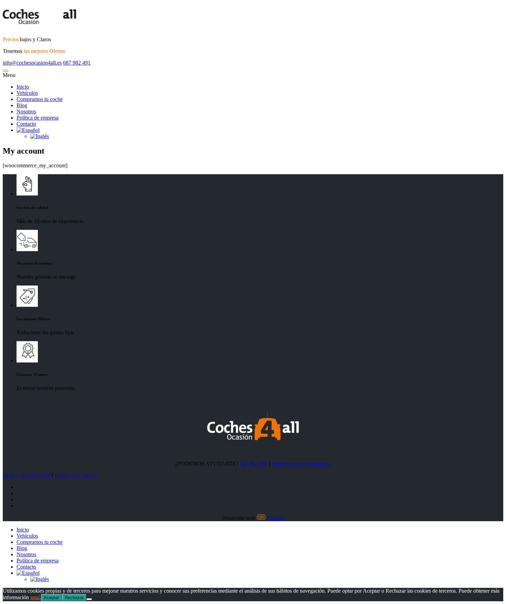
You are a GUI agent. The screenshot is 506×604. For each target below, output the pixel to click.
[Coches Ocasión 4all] (253, 17)
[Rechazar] (89, 599)
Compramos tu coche (40, 542)
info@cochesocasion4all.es (32, 63)
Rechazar (74, 597)
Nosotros (26, 554)
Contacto (26, 567)
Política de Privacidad (26, 475)
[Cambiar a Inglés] (39, 579)
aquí (35, 597)
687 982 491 (77, 63)
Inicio (23, 530)
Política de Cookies (75, 475)
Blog (22, 548)
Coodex (275, 518)
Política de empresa (38, 560)
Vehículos (27, 536)
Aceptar (51, 597)
